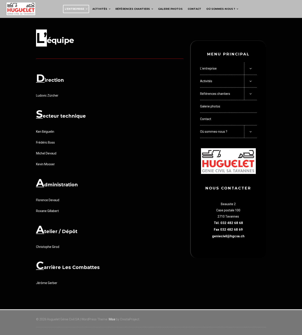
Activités (99, 8)
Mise (112, 319)
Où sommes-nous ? (220, 8)
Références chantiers (132, 8)
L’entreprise (74, 8)
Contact (194, 8)
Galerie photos (170, 8)
